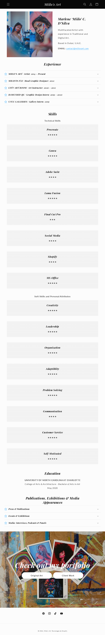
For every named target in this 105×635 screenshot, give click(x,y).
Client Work (68, 575)
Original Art (37, 575)
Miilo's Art (47, 631)
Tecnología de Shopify (59, 631)
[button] (8, 4)
